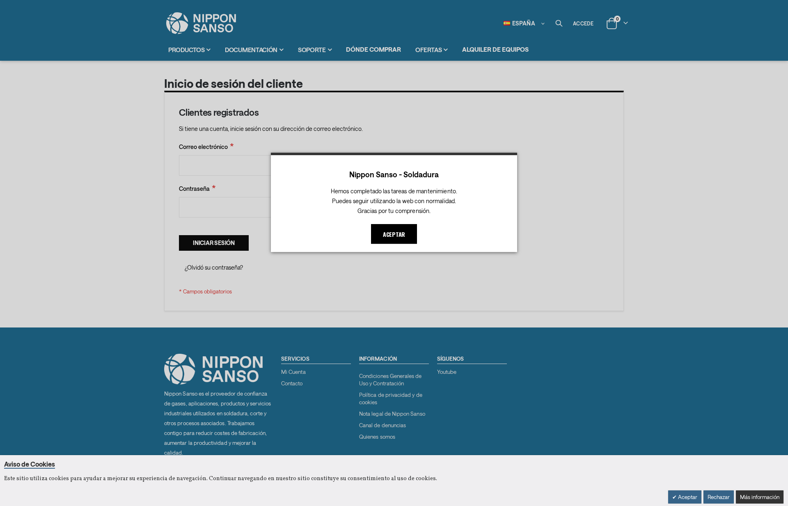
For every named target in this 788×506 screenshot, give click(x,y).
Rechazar (719, 497)
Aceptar (687, 497)
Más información (759, 497)
